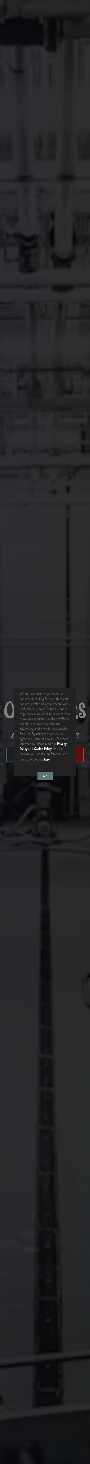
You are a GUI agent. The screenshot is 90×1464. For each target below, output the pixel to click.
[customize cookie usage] (55, 760)
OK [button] (45, 776)
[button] (52, 760)
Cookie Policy (43, 748)
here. (47, 759)
